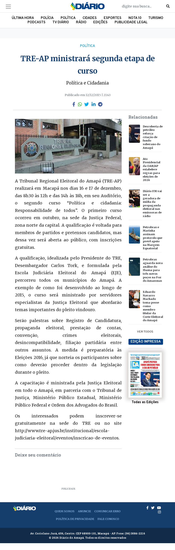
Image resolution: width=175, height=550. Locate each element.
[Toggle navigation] (8, 7)
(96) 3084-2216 (135, 533)
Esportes (112, 18)
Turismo (155, 18)
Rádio (81, 22)
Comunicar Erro (107, 511)
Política (68, 18)
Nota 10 (134, 18)
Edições (100, 22)
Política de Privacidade (75, 519)
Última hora (23, 18)
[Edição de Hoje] (145, 374)
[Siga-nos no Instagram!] (159, 512)
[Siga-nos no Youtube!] (159, 508)
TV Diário (60, 22)
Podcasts (36, 22)
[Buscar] (167, 6)
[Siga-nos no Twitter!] (153, 508)
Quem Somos (64, 511)
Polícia (47, 18)
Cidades (90, 18)
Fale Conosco (108, 519)
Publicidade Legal (131, 22)
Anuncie (84, 511)
